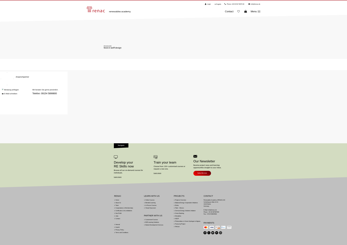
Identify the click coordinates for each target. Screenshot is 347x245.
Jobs (116, 216)
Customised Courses (151, 219)
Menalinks (178, 216)
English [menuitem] (218, 4)
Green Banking (179, 213)
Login (209, 4)
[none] (219, 4)
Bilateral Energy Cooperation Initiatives (186, 202)
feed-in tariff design (112, 48)
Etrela (177, 205)
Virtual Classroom (150, 208)
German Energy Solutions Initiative (185, 210)
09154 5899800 (49, 93)
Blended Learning (150, 202)
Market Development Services (154, 225)
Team (117, 205)
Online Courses (150, 200)
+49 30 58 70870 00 (237, 4)
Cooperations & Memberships (124, 208)
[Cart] (245, 12)
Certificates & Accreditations (123, 210)
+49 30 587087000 (213, 212)
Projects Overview (180, 200)
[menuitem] (219, 4)
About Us (118, 202)
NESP (177, 218)
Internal (117, 224)
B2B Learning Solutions (152, 222)
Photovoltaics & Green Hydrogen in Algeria (187, 221)
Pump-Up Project (180, 224)
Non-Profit (118, 213)
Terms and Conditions (121, 232)
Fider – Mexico (179, 208)
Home (117, 200)
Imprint (117, 227)
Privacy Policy (119, 230)
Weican (177, 226)
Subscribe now (202, 173)
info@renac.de (255, 4)
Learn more (117, 177)
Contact (229, 11)
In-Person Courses (151, 205)
